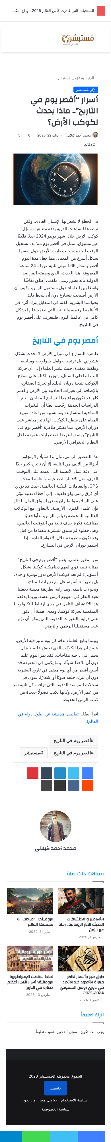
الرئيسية (88, 77)
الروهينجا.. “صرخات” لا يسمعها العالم (35, 922)
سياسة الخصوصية (55, 1109)
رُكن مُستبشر (67, 77)
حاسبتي (55, 1088)
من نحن (29, 1100)
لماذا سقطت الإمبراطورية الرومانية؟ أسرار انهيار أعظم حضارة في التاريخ (30, 982)
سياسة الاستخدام (74, 1100)
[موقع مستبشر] (77, 39)
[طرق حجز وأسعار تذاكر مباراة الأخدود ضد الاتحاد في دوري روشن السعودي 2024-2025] (81, 958)
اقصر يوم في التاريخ (72, 752)
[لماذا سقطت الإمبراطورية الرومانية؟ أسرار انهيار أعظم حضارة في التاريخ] (30, 958)
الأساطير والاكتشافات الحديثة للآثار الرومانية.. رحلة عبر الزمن (81, 925)
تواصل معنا (48, 1100)
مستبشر (32, 752)
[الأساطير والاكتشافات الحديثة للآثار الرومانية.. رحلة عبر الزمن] (81, 901)
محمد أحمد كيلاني (78, 135)
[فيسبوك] (87, 773)
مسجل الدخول (68, 1031)
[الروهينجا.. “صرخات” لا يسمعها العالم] (30, 901)
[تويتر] (73, 773)
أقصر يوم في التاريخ (72, 740)
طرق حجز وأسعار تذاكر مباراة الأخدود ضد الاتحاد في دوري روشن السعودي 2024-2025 (82, 985)
